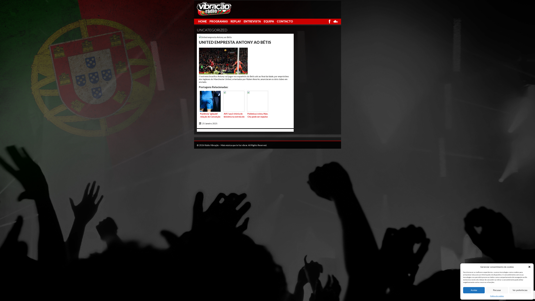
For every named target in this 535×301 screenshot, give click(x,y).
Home (202, 21)
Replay (236, 21)
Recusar (497, 290)
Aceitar (474, 290)
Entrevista (252, 21)
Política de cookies (497, 296)
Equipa (269, 21)
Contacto (285, 21)
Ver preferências (520, 290)
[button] (529, 266)
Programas (219, 21)
